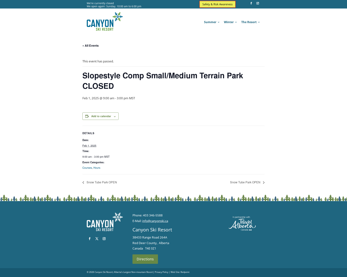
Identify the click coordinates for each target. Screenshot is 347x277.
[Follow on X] (97, 239)
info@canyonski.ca (155, 221)
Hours (96, 167)
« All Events (90, 45)
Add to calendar (101, 116)
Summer (210, 22)
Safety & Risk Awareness (217, 4)
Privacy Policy (161, 272)
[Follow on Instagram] (257, 3)
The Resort (249, 22)
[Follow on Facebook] (251, 3)
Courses (87, 167)
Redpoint (185, 272)
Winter (229, 22)
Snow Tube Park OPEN (101, 182)
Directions (145, 259)
